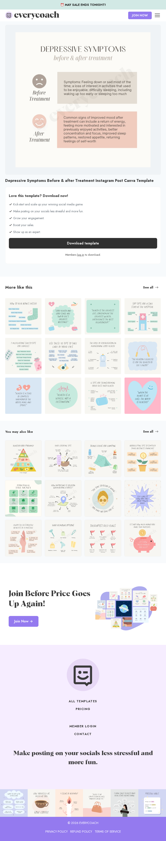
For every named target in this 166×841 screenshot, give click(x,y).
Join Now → (23, 621)
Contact (83, 734)
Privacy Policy (56, 831)
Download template (83, 243)
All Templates (83, 701)
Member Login (83, 726)
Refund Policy (81, 831)
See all (148, 287)
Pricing (83, 709)
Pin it (9, 30)
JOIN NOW (140, 15)
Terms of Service (108, 831)
